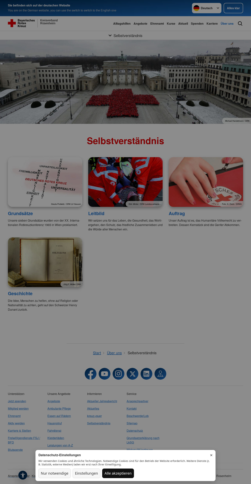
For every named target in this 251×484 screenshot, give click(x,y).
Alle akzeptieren (118, 473)
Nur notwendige (54, 473)
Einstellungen (86, 473)
